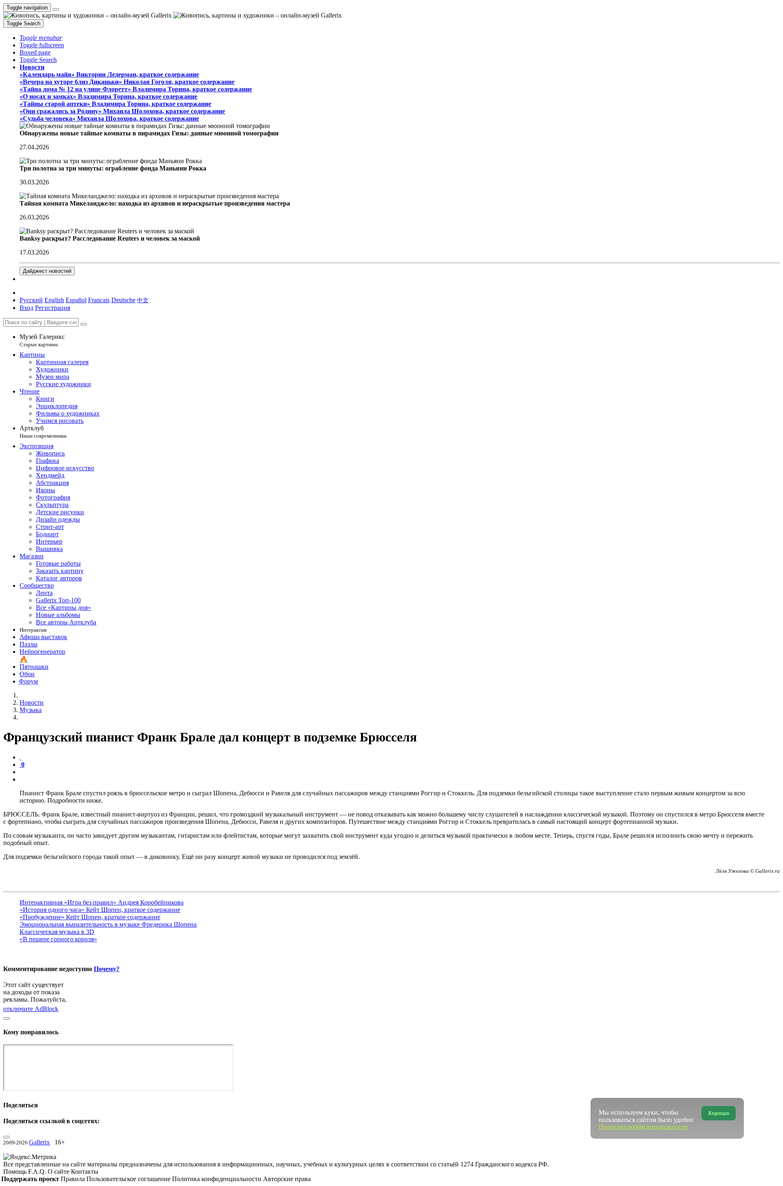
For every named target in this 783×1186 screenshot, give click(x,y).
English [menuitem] (54, 299)
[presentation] (400, 772)
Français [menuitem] (99, 299)
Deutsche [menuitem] (123, 299)
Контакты (84, 1171)
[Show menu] (56, 9)
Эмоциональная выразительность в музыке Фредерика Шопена (108, 924)
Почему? (106, 968)
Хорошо (718, 1113)
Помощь (15, 1171)
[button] (41, 37)
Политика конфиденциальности (217, 1178)
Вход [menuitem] (26, 307)
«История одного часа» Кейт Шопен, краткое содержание (100, 909)
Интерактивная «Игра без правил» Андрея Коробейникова (102, 902)
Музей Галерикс (42, 340)
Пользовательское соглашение (129, 1178)
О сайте (59, 1171)
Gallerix (39, 1142)
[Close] (83, 324)
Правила (73, 1178)
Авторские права (287, 1178)
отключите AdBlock (30, 1008)
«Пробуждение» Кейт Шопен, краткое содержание (90, 917)
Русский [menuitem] (31, 299)
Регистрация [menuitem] (52, 307)
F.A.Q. (38, 1171)
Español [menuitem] (76, 299)
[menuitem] (142, 299)
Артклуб (43, 432)
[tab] (20, 757)
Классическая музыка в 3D (57, 931)
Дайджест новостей (47, 271)
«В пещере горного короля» (58, 939)
